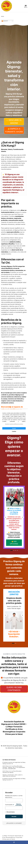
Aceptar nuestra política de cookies (14, 424)
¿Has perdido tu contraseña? (14, 823)
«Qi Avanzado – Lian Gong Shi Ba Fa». (14, 636)
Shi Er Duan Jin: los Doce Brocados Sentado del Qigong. (12, 771)
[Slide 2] (13, 550)
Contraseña (8, 804)
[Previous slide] (5, 517)
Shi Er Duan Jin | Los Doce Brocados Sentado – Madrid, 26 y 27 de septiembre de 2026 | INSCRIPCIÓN (14, 767)
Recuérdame (10, 812)
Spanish (5, 20)
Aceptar (14, 428)
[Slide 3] (16, 550)
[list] (14, 517)
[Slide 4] (17, 550)
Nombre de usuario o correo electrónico (13, 796)
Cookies (14, 431)
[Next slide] (22, 517)
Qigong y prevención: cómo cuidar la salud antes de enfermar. (12, 775)
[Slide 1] (10, 550)
